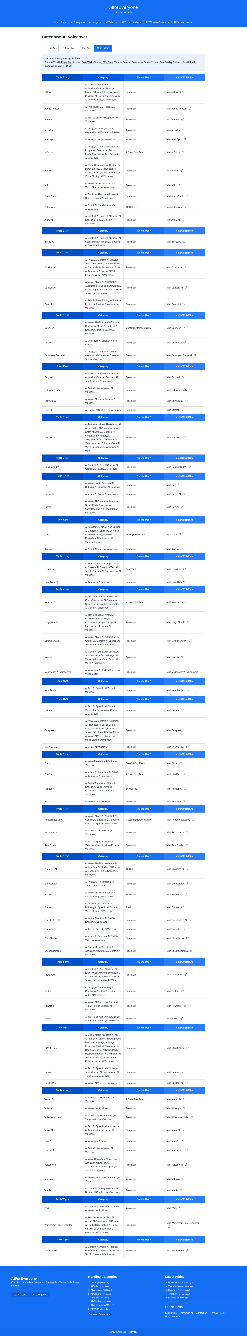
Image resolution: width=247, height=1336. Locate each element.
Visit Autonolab (174, 207)
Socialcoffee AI (52, 920)
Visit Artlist (172, 185)
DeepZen (49, 328)
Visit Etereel (173, 410)
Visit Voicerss (174, 1179)
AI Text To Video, (103, 96)
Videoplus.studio (52, 1117)
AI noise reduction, (107, 194)
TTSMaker (49, 1006)
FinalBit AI (49, 437)
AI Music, (90, 139)
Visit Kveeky (173, 549)
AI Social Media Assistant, (98, 267)
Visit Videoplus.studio (178, 1117)
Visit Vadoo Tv (174, 1099)
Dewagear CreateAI (54, 355)
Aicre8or (48, 130)
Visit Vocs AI (173, 1141)
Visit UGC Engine (176, 1048)
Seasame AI (50, 869)
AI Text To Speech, (104, 183)
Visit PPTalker (174, 801)
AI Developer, (92, 289)
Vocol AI (48, 1130)
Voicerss (48, 1179)
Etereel (48, 410)
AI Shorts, (90, 410)
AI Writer (112, 980)
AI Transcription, (110, 571)
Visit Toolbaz (173, 991)
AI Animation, (102, 84)
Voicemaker (50, 1150)
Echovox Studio (52, 390)
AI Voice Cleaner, (104, 790)
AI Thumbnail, (102, 205)
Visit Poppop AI (175, 789)
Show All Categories (99, 1314)
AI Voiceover (109, 99)
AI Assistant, (108, 282)
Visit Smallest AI (175, 894)
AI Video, (90, 84)
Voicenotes (50, 1165)
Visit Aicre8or (174, 130)
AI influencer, (107, 169)
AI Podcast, (107, 107)
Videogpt (49, 1108)
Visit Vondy (173, 1190)
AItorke (48, 170)
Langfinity (49, 569)
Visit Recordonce (176, 832)
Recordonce (50, 832)
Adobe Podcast (52, 108)
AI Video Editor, (100, 443)
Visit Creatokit (174, 304)
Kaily (47, 534)
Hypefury (179, 1290)
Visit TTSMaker (175, 1006)
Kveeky (48, 549)
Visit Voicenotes (175, 1165)
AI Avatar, (108, 88)
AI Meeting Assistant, (109, 563)
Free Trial (86, 48)
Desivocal (49, 342)
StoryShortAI (50, 938)
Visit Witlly (172, 1208)
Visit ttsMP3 (173, 1018)
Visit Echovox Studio (177, 390)
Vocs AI (48, 1141)
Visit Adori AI (173, 119)
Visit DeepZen (174, 328)
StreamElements (52, 951)
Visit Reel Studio (175, 845)
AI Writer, (90, 918)
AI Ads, (89, 300)
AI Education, (101, 820)
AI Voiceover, (92, 341)
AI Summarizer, (112, 1126)
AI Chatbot (101, 1301)
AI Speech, (105, 289)
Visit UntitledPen (175, 1083)
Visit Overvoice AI (176, 747)
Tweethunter (180, 1286)
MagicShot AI (51, 622)
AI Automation (102, 1305)
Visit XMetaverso (175, 1250)
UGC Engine (50, 1048)
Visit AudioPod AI (176, 196)
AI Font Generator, (94, 1217)
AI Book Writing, (103, 987)
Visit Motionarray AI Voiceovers (183, 672)
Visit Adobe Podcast (177, 108)
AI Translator (113, 487)
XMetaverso (50, 1250)
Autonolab (49, 207)
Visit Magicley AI (175, 602)
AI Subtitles (104, 801)
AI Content (101, 1294)
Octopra (48, 710)
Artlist (47, 185)
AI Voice (103, 1141)
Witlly (47, 1208)
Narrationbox (51, 690)
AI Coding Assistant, (105, 1188)
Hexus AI (49, 494)
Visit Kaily (172, 534)
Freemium (69, 48)
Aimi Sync (49, 139)
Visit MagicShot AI (176, 622)
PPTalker (49, 801)
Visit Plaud (172, 763)
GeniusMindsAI (52, 467)
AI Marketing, (98, 263)
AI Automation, (109, 637)
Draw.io (178, 1297)
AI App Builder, (112, 527)
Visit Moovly (173, 657)
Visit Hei (171, 485)
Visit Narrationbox (176, 690)
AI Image (100, 1282)
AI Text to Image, (109, 172)
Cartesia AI (50, 287)
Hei (46, 485)
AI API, (98, 139)
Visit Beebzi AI (174, 242)
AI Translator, (92, 271)
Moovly (48, 657)
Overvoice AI (50, 747)
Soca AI (48, 907)
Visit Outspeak (174, 730)
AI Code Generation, (105, 146)
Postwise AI (180, 1282)
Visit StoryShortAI (176, 938)
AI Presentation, (103, 882)
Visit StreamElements (178, 951)
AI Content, (112, 165)
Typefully (179, 1294)
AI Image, (90, 128)
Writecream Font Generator (58, 1225)
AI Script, (90, 205)
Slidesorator (50, 883)
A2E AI (47, 92)
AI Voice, (116, 96)
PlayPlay (49, 774)
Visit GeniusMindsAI (177, 467)
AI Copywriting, (100, 1221)
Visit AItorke (173, 170)
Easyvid (48, 377)
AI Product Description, (97, 976)
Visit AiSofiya (174, 152)
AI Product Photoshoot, (105, 304)
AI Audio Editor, (93, 107)
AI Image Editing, (101, 92)
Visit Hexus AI (174, 494)
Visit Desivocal (174, 342)
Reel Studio (50, 845)
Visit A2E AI (173, 92)
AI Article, (100, 128)
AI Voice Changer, (104, 736)
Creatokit (49, 304)
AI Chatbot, (91, 216)
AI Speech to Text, (106, 567)
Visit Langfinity (174, 569)
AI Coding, (110, 465)
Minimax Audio (51, 641)
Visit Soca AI (173, 907)
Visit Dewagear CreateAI (179, 355)
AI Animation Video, (95, 424)
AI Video (103, 1108)
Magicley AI (50, 602)
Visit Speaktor (174, 929)
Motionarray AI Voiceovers (57, 672)
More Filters (103, 48)
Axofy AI (48, 220)
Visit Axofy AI (173, 220)
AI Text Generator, (111, 154)
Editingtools (50, 401)
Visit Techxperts (175, 974)
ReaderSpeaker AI (53, 820)
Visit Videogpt (174, 1108)
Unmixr (48, 1072)
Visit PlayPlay (174, 774)
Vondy (47, 1190)
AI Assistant (101, 1290)
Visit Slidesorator (175, 883)
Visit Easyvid (173, 377)
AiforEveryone (123, 7)
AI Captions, (109, 117)
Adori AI (48, 119)
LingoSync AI (51, 582)
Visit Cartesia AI (175, 287)
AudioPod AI (50, 196)
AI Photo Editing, (101, 300)
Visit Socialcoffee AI (177, 920)
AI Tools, (116, 267)
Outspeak (49, 730)
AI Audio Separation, (95, 783)
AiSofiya (48, 152)
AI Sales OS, (103, 531)
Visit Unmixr (173, 1072)
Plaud (47, 763)
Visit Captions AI (175, 267)
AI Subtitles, (109, 377)
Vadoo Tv (49, 1099)
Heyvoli (48, 507)
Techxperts (49, 975)
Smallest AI (50, 894)
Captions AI (50, 267)
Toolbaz (48, 991)
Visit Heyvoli (173, 507)
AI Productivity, (112, 263)
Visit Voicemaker (175, 1150)
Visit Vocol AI (173, 1130)
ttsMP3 (47, 1018)
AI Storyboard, (100, 436)
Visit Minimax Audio (177, 641)
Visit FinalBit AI (175, 437)
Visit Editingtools (175, 401)
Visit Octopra (173, 710)
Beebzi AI (49, 242)
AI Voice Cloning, (94, 99)
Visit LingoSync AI (176, 582)
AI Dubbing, (91, 194)
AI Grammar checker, (109, 973)
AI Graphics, (99, 1192)
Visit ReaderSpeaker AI (179, 820)
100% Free (52, 48)
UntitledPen (50, 1083)
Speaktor (49, 929)
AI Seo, (93, 1229)
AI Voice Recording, (95, 761)
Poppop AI (49, 789)
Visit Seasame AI (175, 869)
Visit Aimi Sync (174, 139)
